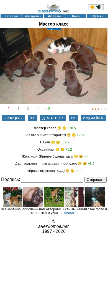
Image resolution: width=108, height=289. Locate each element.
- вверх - (13, 118)
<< (32, 118)
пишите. (70, 213)
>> (73, 118)
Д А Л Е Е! (53, 118)
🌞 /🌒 (96, 7)
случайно (93, 118)
